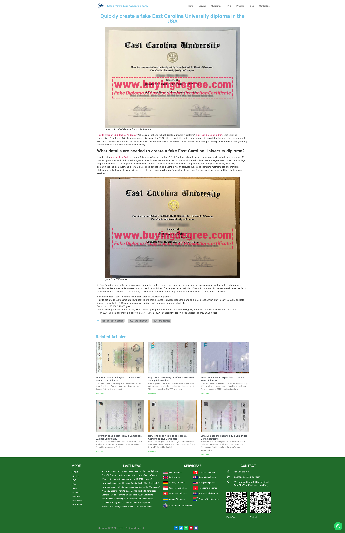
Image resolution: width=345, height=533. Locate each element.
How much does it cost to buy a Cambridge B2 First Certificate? (130, 483)
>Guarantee (76, 504)
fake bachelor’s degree (122, 157)
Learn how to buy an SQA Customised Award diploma (126, 502)
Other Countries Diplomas (180, 505)
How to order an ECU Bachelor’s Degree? (117, 135)
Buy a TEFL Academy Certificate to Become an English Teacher (130, 475)
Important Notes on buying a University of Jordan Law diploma (130, 471)
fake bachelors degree (112, 321)
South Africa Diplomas (209, 499)
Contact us (264, 6)
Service (202, 6)
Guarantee (216, 6)
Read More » (100, 394)
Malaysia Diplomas (207, 482)
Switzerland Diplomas (177, 493)
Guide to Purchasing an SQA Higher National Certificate (126, 506)
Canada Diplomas (207, 472)
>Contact (75, 492)
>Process (75, 496)
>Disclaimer (76, 500)
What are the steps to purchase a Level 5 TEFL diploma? (127, 479)
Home (190, 6)
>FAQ (73, 480)
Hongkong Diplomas (208, 488)
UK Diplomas (174, 477)
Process (240, 6)
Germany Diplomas (177, 482)
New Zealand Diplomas (208, 493)
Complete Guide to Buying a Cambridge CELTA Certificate (127, 495)
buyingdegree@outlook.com (247, 477)
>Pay (73, 484)
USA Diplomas (175, 472)
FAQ (229, 6)
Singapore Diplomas (177, 488)
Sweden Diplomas (176, 499)
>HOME (74, 472)
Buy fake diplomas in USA (209, 135)
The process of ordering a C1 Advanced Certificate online (127, 498)
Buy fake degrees (162, 321)
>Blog (74, 488)
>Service (75, 476)
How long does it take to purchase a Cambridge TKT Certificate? (167, 437)
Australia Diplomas (207, 477)
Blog (252, 6)
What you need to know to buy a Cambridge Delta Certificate (129, 491)
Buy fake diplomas (138, 321)
